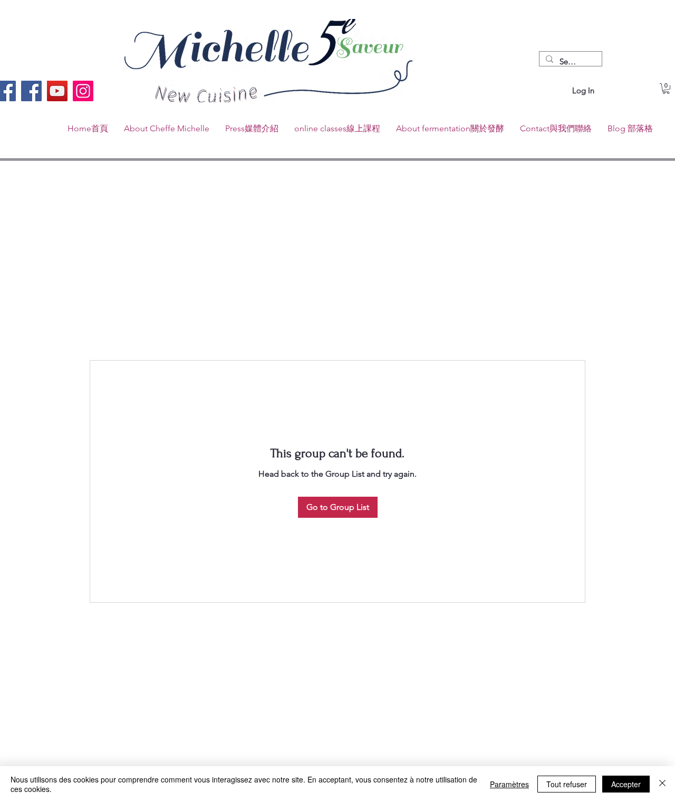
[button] (666, 88)
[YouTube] (57, 91)
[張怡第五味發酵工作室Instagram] (83, 91)
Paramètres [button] (509, 784)
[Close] (662, 784)
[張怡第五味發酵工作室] (31, 91)
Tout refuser (566, 784)
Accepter (626, 784)
